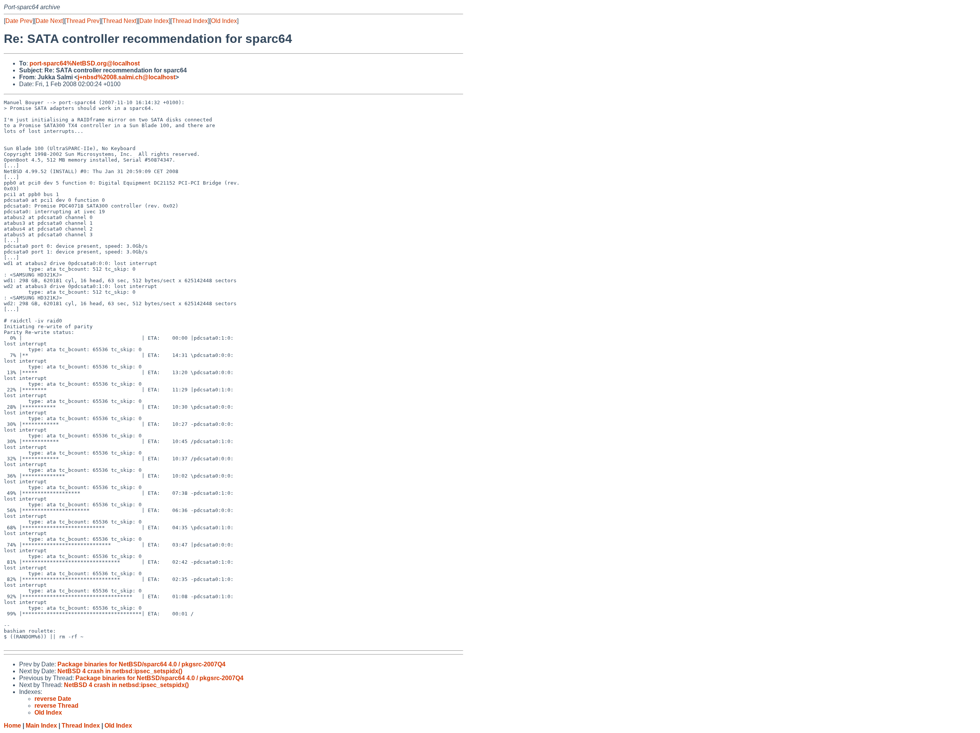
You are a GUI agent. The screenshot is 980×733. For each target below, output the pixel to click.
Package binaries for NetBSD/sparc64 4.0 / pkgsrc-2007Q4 (141, 664)
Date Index (154, 21)
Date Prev (19, 21)
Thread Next (119, 21)
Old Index (224, 21)
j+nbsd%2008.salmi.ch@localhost (126, 77)
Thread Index (190, 21)
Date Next (49, 21)
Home (12, 725)
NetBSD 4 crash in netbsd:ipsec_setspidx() (119, 671)
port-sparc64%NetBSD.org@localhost (84, 63)
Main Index (41, 725)
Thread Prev (83, 21)
